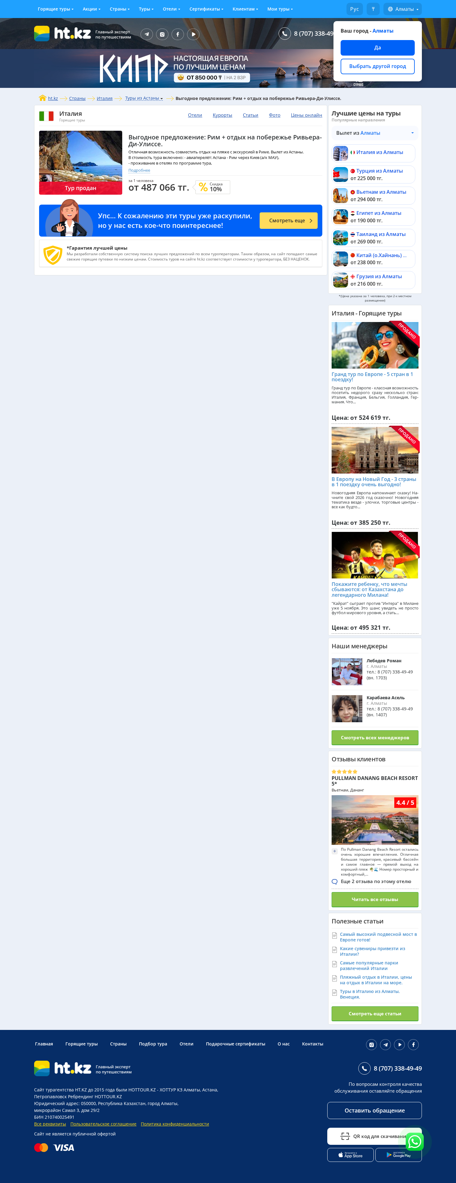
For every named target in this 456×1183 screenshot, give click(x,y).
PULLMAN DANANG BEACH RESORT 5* (375, 781)
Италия (105, 98)
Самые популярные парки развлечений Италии (369, 965)
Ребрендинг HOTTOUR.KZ (95, 1096)
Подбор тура (153, 1044)
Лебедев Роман (384, 661)
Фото (274, 115)
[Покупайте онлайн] (55, 1147)
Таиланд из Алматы (381, 234)
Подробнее (139, 170)
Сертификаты (205, 9)
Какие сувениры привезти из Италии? (372, 951)
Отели (170, 9)
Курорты (222, 115)
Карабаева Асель (386, 697)
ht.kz (53, 98)
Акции (90, 9)
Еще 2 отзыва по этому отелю (376, 881)
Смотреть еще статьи (375, 1013)
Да (377, 47)
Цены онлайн (306, 115)
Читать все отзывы (375, 899)
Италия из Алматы (379, 152)
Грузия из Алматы (379, 276)
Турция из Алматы (379, 170)
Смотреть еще (287, 220)
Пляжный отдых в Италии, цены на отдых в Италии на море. (376, 980)
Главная (44, 1044)
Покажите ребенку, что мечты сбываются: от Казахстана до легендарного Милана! (369, 589)
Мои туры (278, 9)
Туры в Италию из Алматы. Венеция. (370, 994)
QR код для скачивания (381, 1136)
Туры (144, 9)
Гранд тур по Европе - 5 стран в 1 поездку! (372, 377)
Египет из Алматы (378, 213)
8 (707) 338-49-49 (318, 33)
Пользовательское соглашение (103, 1124)
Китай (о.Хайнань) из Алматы (393, 255)
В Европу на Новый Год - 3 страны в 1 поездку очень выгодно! (374, 482)
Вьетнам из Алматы (381, 191)
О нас (284, 1044)
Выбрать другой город (377, 66)
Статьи (250, 115)
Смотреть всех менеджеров (375, 737)
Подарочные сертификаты (235, 1044)
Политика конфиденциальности (175, 1124)
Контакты (312, 1044)
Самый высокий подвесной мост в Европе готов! (378, 937)
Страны (118, 9)
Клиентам (244, 9)
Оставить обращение (375, 1110)
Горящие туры (54, 9)
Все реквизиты (50, 1124)
